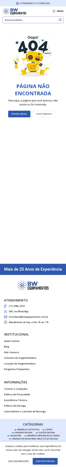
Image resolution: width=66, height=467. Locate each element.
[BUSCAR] (60, 20)
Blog (6, 346)
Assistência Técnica (15, 400)
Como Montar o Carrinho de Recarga (25, 411)
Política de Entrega (15, 405)
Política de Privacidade (17, 394)
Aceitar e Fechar (45, 461)
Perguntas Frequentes (16, 369)
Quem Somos (12, 340)
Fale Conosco (11, 352)
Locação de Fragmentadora (20, 363)
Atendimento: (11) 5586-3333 (35, 3)
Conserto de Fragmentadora (20, 357)
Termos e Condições (16, 388)
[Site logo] (14, 10)
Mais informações (18, 461)
